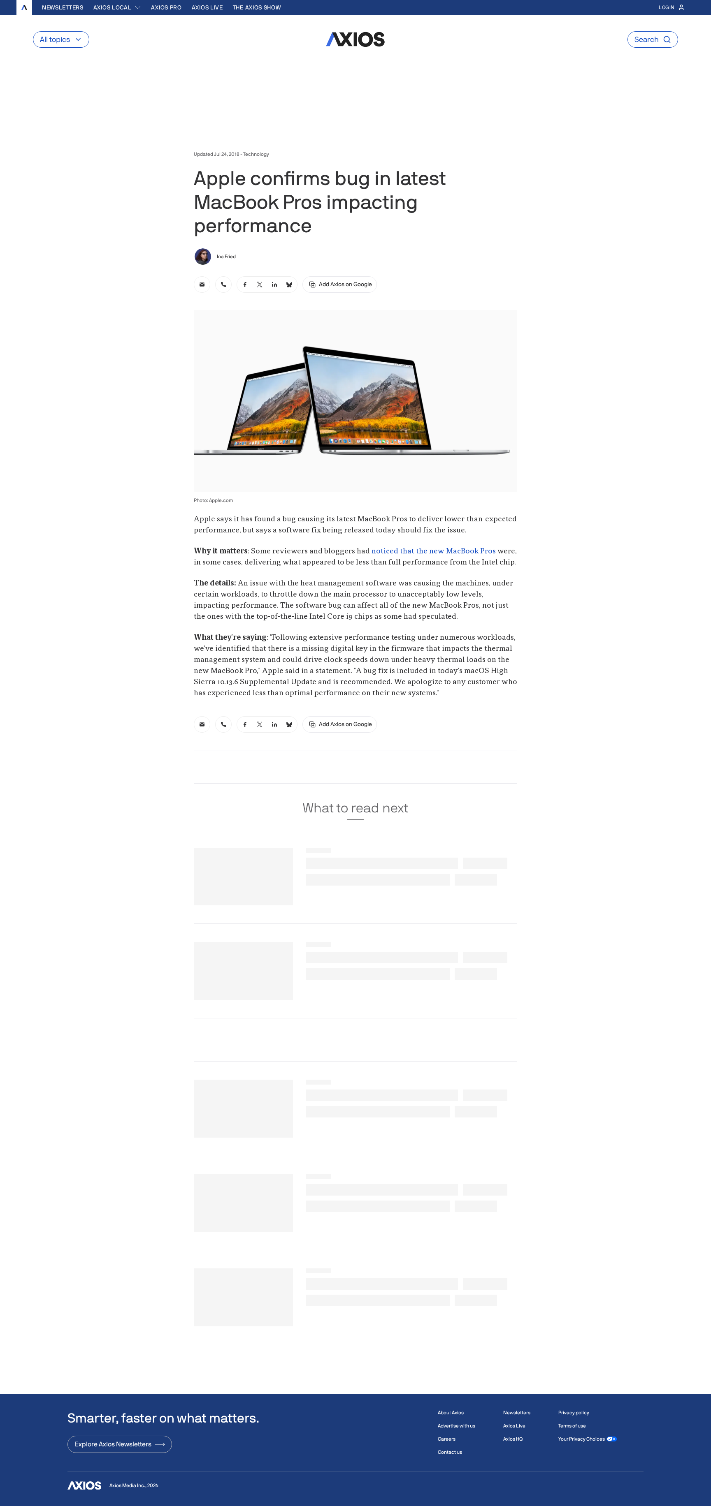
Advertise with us (456, 1425)
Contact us (450, 1452)
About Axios (451, 1412)
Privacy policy (573, 1412)
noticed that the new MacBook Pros (434, 551)
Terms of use (572, 1425)
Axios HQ (513, 1439)
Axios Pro (166, 7)
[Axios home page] (24, 7)
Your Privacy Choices (581, 1439)
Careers (446, 1439)
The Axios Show (257, 7)
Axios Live (207, 7)
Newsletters (63, 7)
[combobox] (117, 7)
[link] (202, 284)
